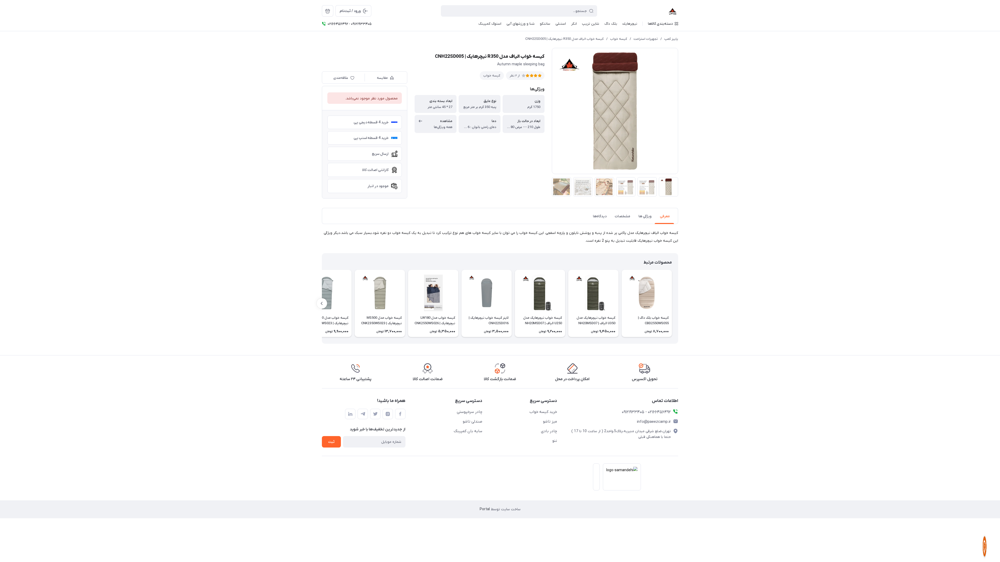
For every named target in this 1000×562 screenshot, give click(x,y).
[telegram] (363, 414)
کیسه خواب (618, 39)
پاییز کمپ (671, 39)
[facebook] (400, 414)
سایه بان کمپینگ (468, 431)
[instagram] (388, 414)
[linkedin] (350, 414)
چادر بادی (549, 431)
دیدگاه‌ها (600, 216)
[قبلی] (678, 303)
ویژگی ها (645, 216)
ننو (554, 440)
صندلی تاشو (472, 421)
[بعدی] (322, 303)
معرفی (665, 216)
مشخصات (622, 216)
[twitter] (375, 414)
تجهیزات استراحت (646, 39)
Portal (485, 509)
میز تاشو (550, 421)
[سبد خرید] (327, 11)
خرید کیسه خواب (543, 411)
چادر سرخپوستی (469, 411)
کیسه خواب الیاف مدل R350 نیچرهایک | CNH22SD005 (564, 39)
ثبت (331, 441)
